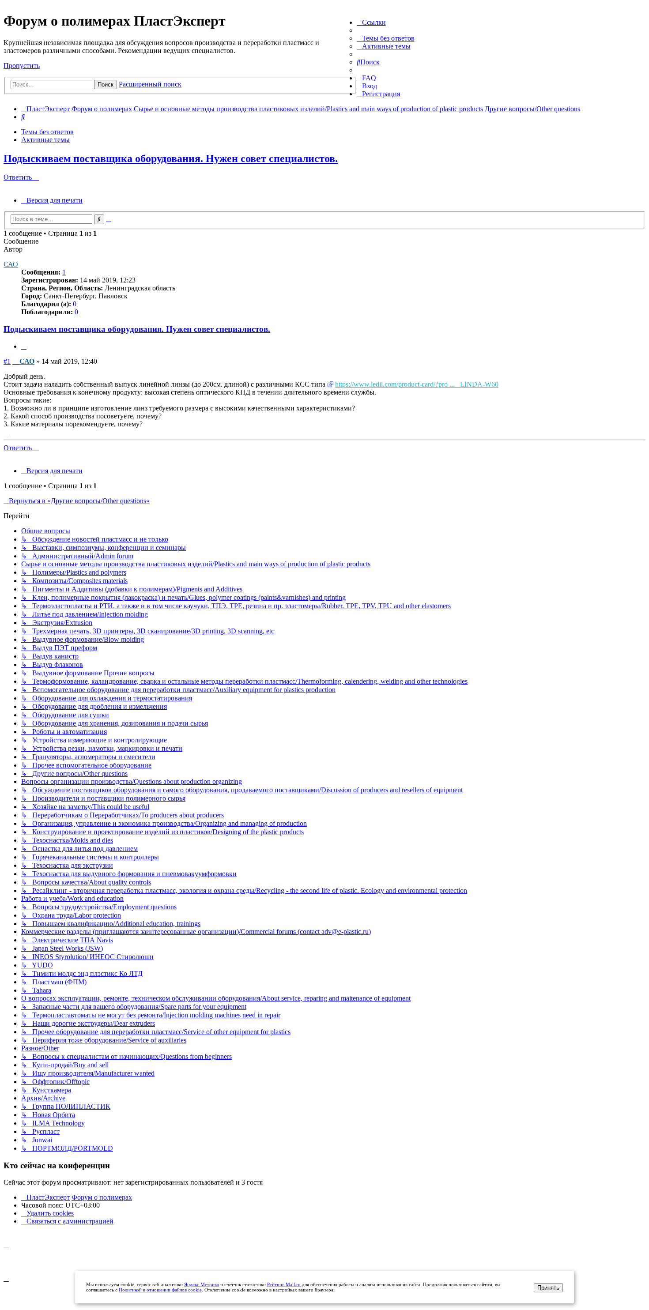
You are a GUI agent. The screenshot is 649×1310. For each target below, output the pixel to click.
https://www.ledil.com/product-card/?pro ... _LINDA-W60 (416, 384)
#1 (7, 361)
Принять (548, 1287)
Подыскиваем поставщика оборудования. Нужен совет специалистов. (171, 158)
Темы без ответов (47, 132)
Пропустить (22, 65)
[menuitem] (386, 38)
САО (11, 264)
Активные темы (45, 139)
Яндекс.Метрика (201, 1284)
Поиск (105, 84)
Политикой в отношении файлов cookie (160, 1289)
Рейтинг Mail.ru (284, 1284)
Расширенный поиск (150, 84)
